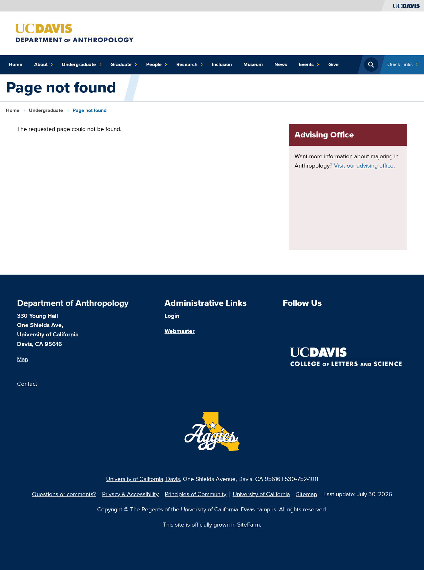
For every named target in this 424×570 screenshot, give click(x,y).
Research (186, 64)
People (154, 64)
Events (306, 64)
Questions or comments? (64, 494)
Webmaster (180, 331)
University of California (261, 494)
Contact (27, 383)
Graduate (121, 64)
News (280, 64)
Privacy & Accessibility (130, 494)
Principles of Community (195, 494)
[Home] (81, 33)
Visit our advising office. (364, 165)
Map (22, 359)
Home (15, 64)
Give (333, 64)
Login (172, 316)
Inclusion (222, 64)
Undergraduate (79, 64)
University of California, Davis (143, 479)
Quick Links (400, 64)
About (40, 64)
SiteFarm (248, 524)
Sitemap (306, 494)
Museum (253, 64)
